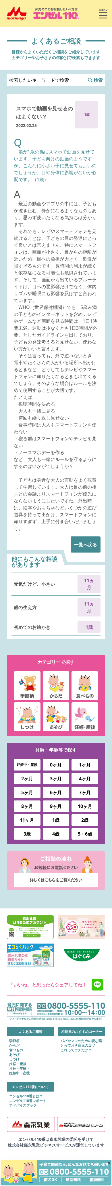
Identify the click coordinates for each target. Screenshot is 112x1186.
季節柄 (14, 1041)
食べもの (16, 1050)
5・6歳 (85, 834)
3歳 (27, 834)
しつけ (14, 1059)
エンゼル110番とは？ (26, 1096)
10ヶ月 (85, 806)
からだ (14, 1045)
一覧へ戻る (85, 544)
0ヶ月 (56, 765)
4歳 (55, 834)
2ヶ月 (27, 778)
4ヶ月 (85, 778)
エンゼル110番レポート (27, 1100)
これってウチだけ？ (76, 1050)
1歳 (55, 820)
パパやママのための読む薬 (81, 1041)
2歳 (84, 820)
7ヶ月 (85, 792)
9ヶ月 (56, 806)
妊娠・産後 (17, 1064)
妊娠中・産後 (27, 764)
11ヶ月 (27, 820)
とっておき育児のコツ (78, 1045)
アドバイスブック (23, 1105)
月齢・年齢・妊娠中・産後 (19, 1070)
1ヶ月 (85, 765)
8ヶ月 (27, 806)
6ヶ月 (56, 792)
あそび (14, 1054)
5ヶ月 (27, 792)
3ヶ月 (56, 778)
